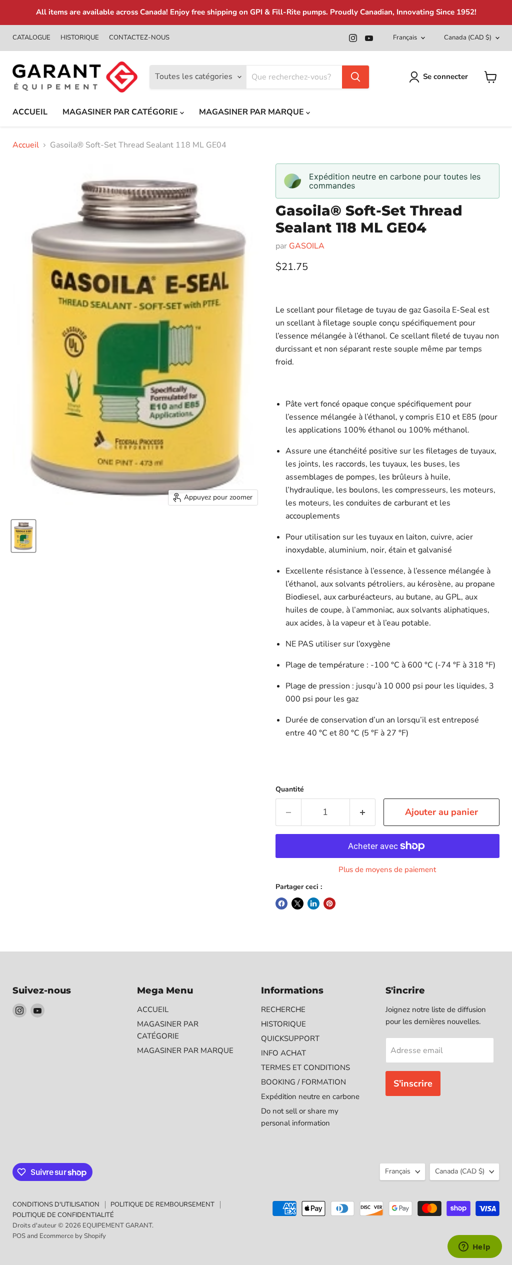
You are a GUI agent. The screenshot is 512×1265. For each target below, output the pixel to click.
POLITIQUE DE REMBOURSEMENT (162, 1204)
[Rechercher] (355, 77)
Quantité (290, 790)
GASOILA (306, 246)
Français (405, 37)
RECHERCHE (283, 1009)
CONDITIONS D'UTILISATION (56, 1204)
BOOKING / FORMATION (303, 1082)
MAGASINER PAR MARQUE (252, 112)
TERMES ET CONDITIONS (305, 1067)
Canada (468, 37)
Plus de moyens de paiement (387, 870)
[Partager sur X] (298, 904)
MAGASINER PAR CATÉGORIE (121, 112)
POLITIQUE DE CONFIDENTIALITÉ (63, 1215)
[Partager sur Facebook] (282, 904)
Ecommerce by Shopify (73, 1236)
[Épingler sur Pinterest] (330, 904)
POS (19, 1236)
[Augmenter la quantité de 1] (363, 812)
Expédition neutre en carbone (310, 1097)
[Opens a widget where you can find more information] (474, 1247)
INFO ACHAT (283, 1053)
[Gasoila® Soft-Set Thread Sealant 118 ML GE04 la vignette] (24, 536)
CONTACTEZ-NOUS (139, 38)
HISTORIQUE (79, 38)
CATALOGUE (31, 38)
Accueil (25, 145)
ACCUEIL (30, 112)
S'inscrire (413, 1084)
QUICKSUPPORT (290, 1039)
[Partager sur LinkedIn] (314, 904)
